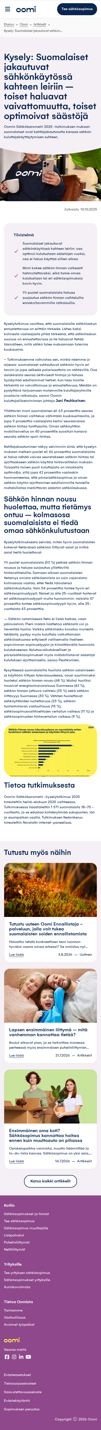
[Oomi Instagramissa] (14, 1357)
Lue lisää (16, 955)
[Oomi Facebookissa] (7, 1357)
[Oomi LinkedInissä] (21, 1357)
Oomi (24, 24)
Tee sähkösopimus (77, 9)
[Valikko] (7, 9)
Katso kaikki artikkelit (50, 1181)
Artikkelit (40, 24)
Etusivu (9, 24)
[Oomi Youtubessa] (28, 1357)
